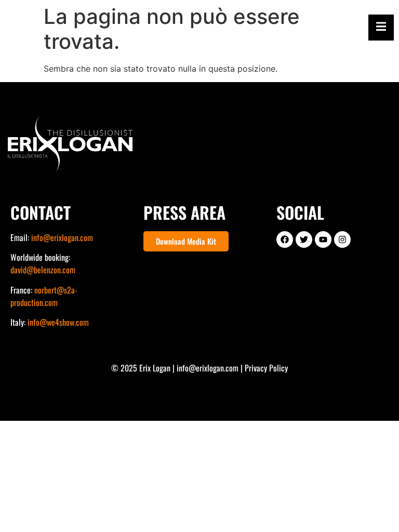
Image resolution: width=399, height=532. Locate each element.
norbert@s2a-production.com (43, 296)
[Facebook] (284, 239)
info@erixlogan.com (62, 237)
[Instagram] (342, 239)
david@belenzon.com (42, 269)
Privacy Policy (266, 368)
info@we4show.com (58, 322)
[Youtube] (323, 239)
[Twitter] (304, 239)
